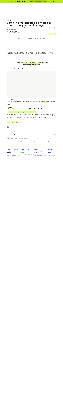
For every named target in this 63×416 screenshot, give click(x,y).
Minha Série (9, 20)
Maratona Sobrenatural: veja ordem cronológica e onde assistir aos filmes (26, 108)
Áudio (22, 138)
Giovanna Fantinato (13, 31)
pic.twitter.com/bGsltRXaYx (31, 64)
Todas (8, 138)
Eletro (16, 138)
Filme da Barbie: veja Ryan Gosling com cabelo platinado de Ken (22, 112)
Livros (19, 138)
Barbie (8, 53)
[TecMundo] (9, 1)
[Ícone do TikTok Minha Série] (55, 1)
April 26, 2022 (21, 99)
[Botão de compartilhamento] (50, 34)
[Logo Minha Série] (21, 1)
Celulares (12, 138)
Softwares (25, 138)
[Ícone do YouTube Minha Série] (53, 1)
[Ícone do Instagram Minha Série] (51, 1)
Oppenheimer (45, 102)
